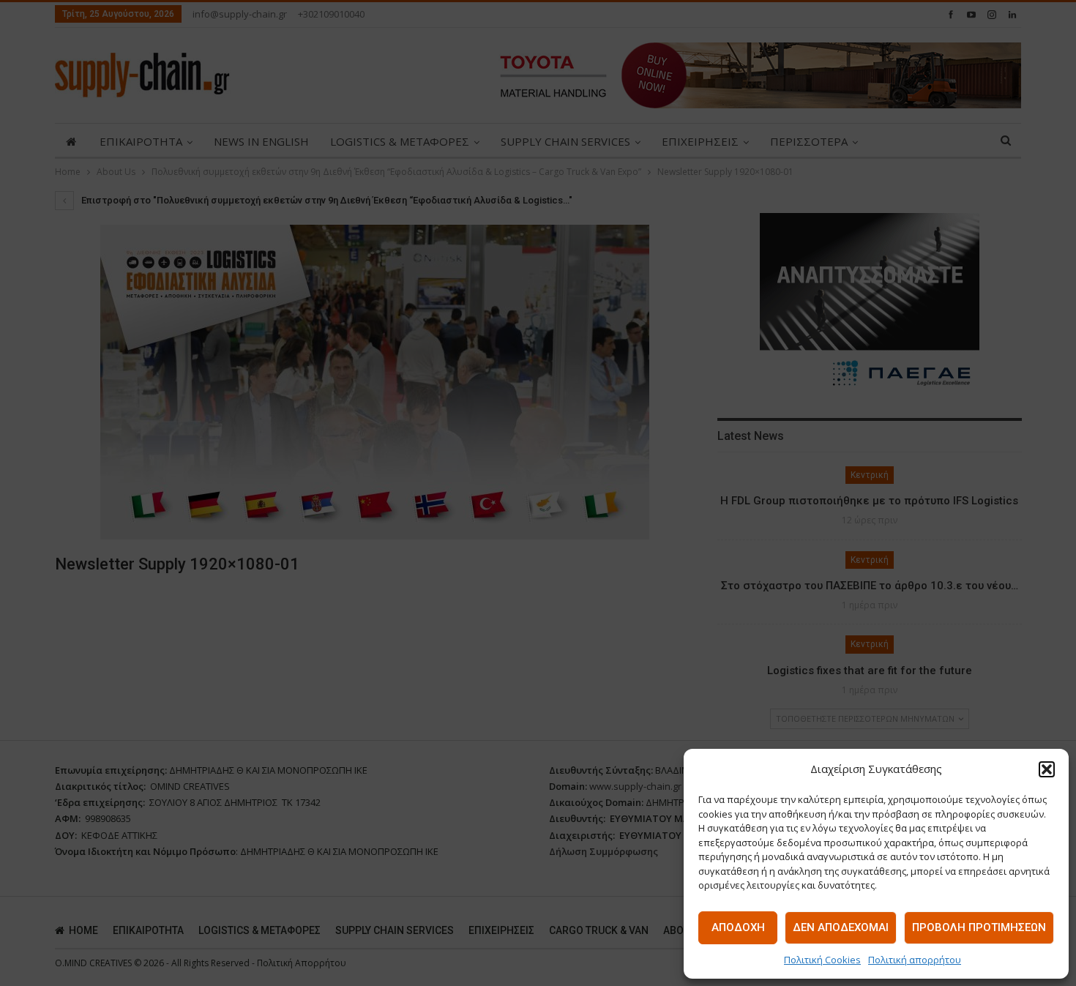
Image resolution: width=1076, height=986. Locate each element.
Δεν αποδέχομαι (841, 927)
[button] (1046, 769)
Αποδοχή (738, 927)
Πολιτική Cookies (822, 959)
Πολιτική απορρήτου (914, 959)
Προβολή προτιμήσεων (979, 927)
